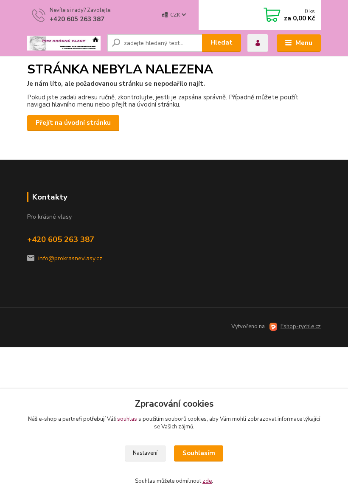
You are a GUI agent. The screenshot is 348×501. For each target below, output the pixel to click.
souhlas (127, 419)
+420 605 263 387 (77, 19)
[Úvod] (64, 43)
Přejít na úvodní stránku (73, 122)
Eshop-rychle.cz (301, 326)
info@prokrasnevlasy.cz (70, 258)
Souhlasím (198, 453)
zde (207, 481)
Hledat (221, 42)
